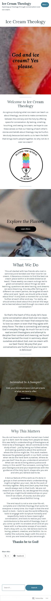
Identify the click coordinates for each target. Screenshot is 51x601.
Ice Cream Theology (16, 4)
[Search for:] (13, 588)
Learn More (25, 229)
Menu (45, 4)
